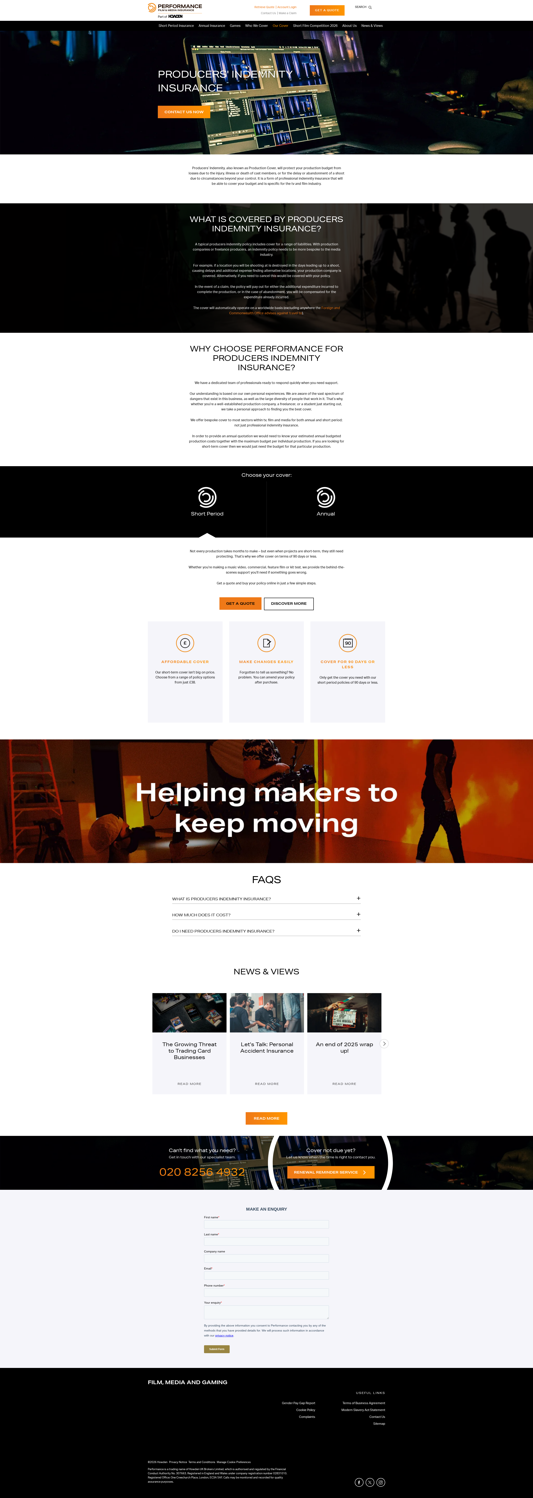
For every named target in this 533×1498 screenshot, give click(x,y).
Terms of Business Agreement (363, 1403)
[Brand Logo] (175, 10)
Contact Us (268, 13)
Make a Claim (287, 13)
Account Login (286, 7)
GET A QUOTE (240, 603)
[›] (384, 1044)
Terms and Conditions (201, 1462)
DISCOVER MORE (289, 603)
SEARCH (360, 7)
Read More (190, 1084)
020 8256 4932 (202, 1172)
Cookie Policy (305, 1410)
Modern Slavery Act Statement (363, 1410)
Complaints (307, 1417)
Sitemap (379, 1423)
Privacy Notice (178, 1462)
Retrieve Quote (264, 7)
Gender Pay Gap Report (298, 1403)
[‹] (150, 1044)
